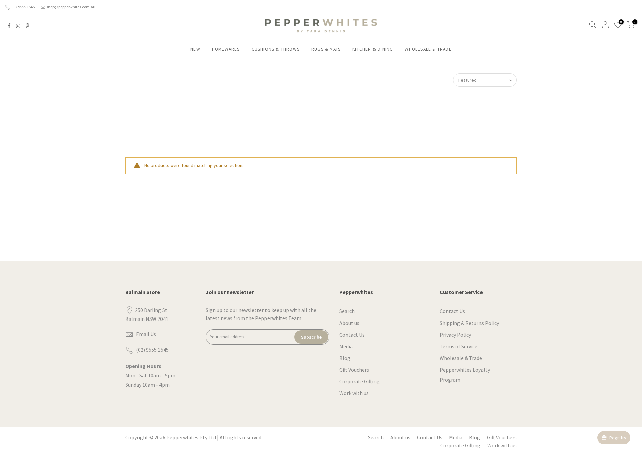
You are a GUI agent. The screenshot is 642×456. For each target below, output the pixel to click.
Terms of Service (458, 346)
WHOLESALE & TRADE (428, 49)
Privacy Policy (455, 334)
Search (347, 311)
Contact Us (352, 334)
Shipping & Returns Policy (469, 323)
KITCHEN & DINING (372, 49)
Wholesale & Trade (461, 358)
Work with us (354, 393)
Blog (344, 358)
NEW (195, 49)
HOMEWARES (226, 49)
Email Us (146, 334)
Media (346, 346)
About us (349, 323)
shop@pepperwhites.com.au (70, 6)
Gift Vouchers (354, 369)
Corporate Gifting (359, 381)
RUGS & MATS (326, 49)
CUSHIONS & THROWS (276, 49)
